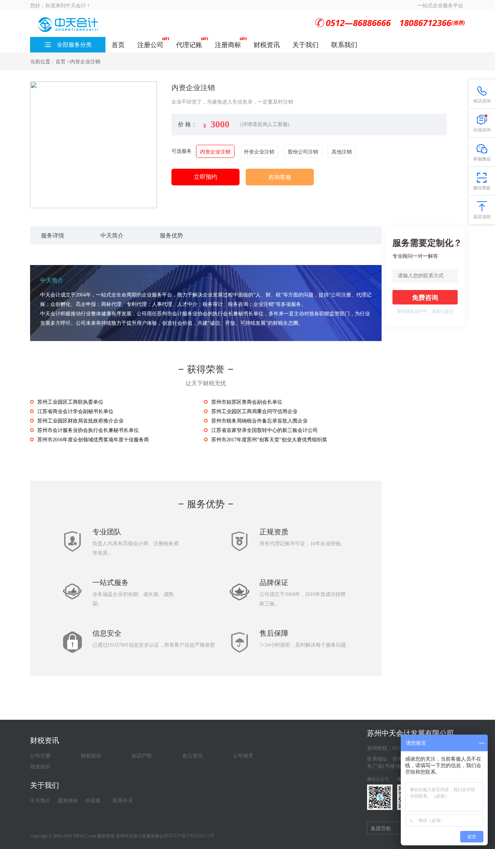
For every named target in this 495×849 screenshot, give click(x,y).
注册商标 (228, 44)
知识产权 (142, 755)
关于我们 (305, 44)
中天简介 (112, 235)
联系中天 (123, 800)
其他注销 (342, 151)
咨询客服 (279, 177)
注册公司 (150, 44)
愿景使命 (68, 800)
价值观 (92, 800)
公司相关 (243, 755)
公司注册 (40, 755)
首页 (118, 44)
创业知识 (40, 766)
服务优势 (171, 235)
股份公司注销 (303, 151)
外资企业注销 (259, 151)
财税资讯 (267, 44)
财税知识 (91, 755)
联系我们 (344, 44)
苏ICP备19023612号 (191, 835)
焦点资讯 (192, 755)
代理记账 (189, 44)
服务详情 (52, 235)
